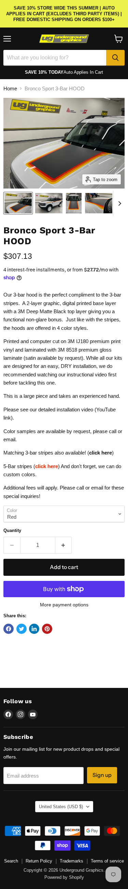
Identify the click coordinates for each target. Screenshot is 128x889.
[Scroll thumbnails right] (118, 203)
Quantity (12, 530)
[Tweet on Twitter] (21, 629)
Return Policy (39, 861)
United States (61, 806)
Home (10, 88)
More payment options (64, 604)
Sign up (102, 775)
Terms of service (107, 861)
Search (11, 861)
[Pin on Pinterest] (47, 629)
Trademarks (71, 861)
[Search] (115, 58)
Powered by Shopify (64, 877)
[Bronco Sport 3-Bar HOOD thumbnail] (18, 203)
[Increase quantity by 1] (63, 545)
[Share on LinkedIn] (34, 629)
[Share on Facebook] (8, 629)
